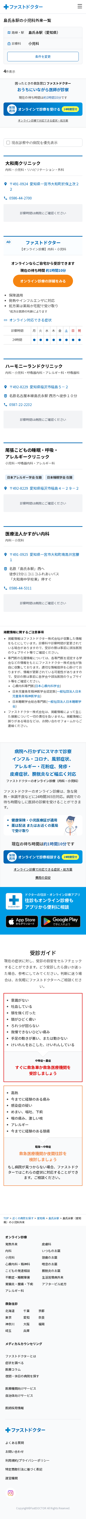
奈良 (41, 1317)
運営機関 (11, 1478)
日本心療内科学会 (47, 686)
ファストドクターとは (20, 1356)
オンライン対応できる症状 (30, 320)
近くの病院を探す (23, 1218)
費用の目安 (43, 877)
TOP (6, 1218)
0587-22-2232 (20, 404)
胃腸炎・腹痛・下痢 (19, 1284)
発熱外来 (11, 1244)
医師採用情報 (14, 1408)
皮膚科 (46, 1244)
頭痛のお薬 (49, 1257)
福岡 (41, 1324)
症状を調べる (14, 1363)
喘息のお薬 (49, 1264)
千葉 (26, 1310)
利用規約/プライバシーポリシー (27, 1460)
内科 (8, 1250)
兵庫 (26, 1330)
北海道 (10, 1310)
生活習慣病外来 (53, 1277)
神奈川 (10, 1324)
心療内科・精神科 (17, 1264)
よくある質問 (14, 1442)
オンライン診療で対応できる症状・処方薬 (43, 120)
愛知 (26, 1317)
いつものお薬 (51, 1250)
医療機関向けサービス (20, 1388)
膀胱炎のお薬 (51, 1270)
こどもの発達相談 (17, 1270)
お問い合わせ (14, 1451)
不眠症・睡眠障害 (17, 1277)
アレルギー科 (14, 1290)
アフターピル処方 (54, 1284)
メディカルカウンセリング (23, 1343)
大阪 (26, 1324)
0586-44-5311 (20, 588)
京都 (41, 1310)
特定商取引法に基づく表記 (23, 1469)
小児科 (10, 1257)
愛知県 (41, 1218)
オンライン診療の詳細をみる (43, 281)
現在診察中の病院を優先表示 (35, 142)
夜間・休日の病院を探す (22, 1376)
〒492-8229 (39, 386)
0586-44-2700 (20, 198)
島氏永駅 (54, 1218)
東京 (8, 1317)
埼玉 (8, 1330)
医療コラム (13, 1369)
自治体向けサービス (19, 1395)
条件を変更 (43, 56)
